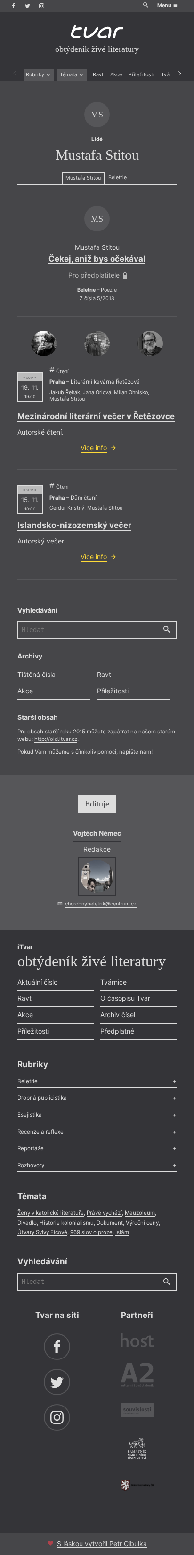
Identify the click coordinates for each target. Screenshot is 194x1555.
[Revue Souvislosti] (137, 1411)
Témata (69, 75)
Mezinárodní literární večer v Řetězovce (96, 416)
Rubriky (36, 75)
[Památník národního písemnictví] (137, 1449)
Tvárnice (113, 982)
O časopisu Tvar (125, 998)
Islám (122, 1232)
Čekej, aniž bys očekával (97, 258)
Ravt (98, 75)
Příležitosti (141, 75)
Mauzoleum (140, 1212)
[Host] (137, 1341)
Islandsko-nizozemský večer (74, 525)
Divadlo (27, 1222)
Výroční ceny (142, 1222)
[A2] (137, 1376)
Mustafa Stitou (83, 178)
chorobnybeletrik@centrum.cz (101, 904)
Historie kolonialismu (67, 1222)
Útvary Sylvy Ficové (42, 1232)
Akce (116, 75)
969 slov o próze (91, 1232)
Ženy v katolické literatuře (50, 1212)
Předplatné (117, 1031)
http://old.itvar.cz (55, 739)
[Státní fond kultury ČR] (137, 1485)
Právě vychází (104, 1212)
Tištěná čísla (36, 674)
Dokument (110, 1222)
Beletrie (117, 177)
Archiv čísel (117, 1015)
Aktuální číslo (37, 982)
